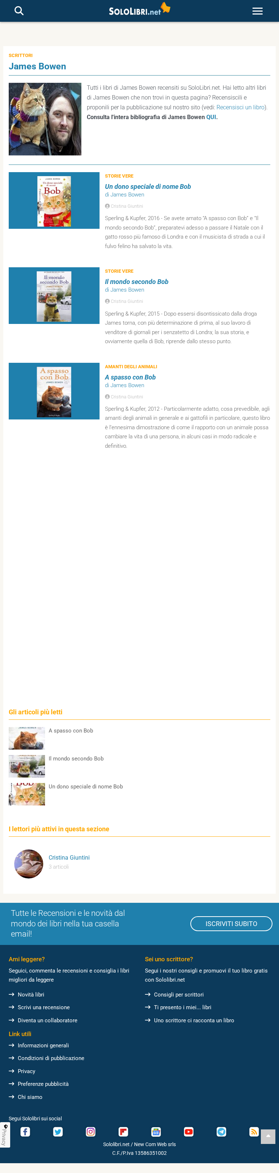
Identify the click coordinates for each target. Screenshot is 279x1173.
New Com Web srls (155, 1144)
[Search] (19, 11)
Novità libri (31, 994)
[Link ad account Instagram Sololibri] (90, 1132)
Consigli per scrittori (179, 994)
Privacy (26, 1071)
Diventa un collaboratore (47, 1020)
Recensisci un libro (240, 107)
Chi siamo (30, 1097)
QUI (211, 117)
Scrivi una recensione (44, 1007)
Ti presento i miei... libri (182, 1007)
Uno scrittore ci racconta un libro (194, 1020)
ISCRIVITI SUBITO (231, 924)
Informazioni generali (43, 1045)
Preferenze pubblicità (43, 1084)
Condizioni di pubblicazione (51, 1058)
